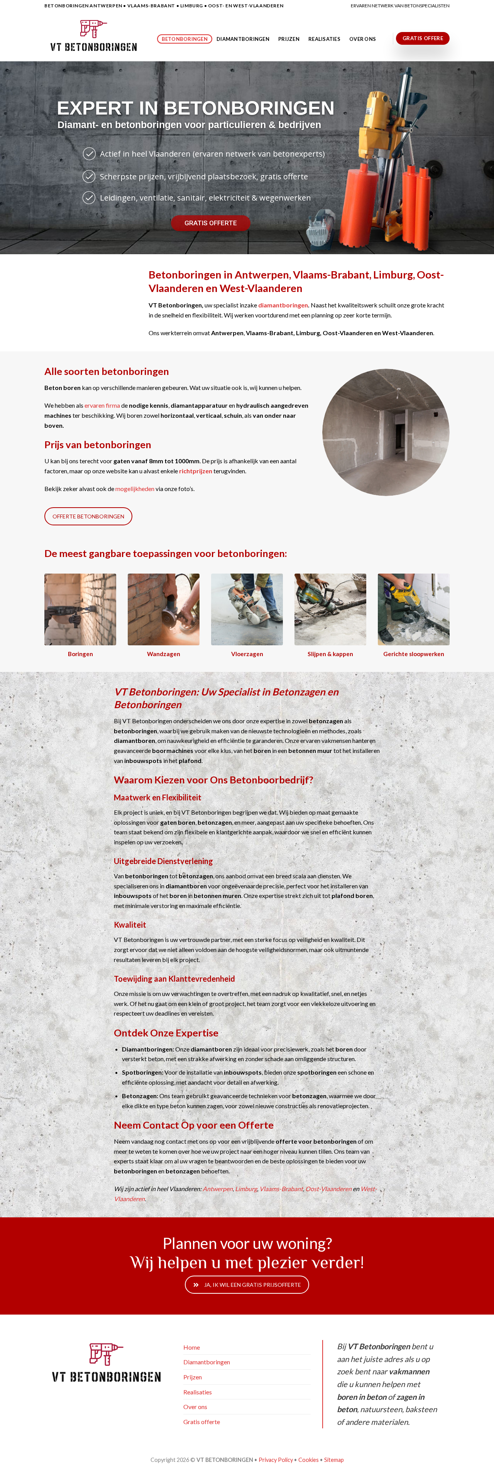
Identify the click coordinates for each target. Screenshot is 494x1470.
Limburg (246, 1188)
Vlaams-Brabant (281, 1188)
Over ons (362, 39)
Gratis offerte (201, 1421)
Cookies (308, 1459)
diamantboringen (282, 305)
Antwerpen (218, 1188)
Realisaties (324, 39)
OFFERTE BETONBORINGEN (88, 516)
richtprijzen (195, 470)
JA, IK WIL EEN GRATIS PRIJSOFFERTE (252, 1284)
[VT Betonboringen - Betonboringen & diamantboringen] (94, 36)
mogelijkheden (134, 488)
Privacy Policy (276, 1459)
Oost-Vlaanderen (328, 1188)
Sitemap (334, 1459)
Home (191, 1347)
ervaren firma (102, 405)
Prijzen (288, 39)
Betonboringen (185, 39)
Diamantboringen (243, 39)
